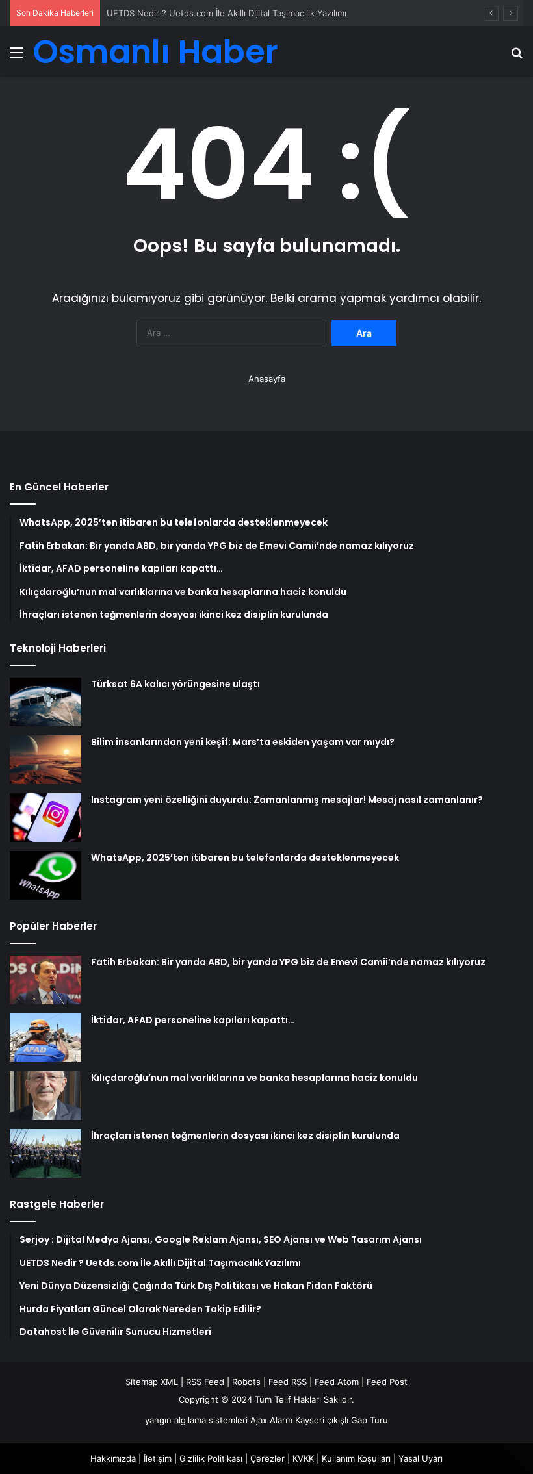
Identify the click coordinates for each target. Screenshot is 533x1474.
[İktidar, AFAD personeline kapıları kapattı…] (45, 1037)
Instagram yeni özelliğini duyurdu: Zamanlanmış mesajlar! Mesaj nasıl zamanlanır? (287, 799)
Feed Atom (337, 1382)
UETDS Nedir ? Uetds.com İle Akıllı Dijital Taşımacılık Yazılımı (226, 13)
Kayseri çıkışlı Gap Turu (341, 1420)
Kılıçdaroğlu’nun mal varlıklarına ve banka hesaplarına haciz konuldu (254, 1077)
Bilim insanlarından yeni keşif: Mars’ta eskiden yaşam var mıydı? (243, 741)
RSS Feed (205, 1382)
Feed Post (387, 1382)
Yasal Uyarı (420, 1458)
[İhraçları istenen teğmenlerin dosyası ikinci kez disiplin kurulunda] (45, 1153)
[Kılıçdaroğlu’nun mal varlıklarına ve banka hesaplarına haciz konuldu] (45, 1095)
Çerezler (267, 1458)
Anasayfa (266, 379)
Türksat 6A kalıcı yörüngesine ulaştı (175, 684)
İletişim (158, 1458)
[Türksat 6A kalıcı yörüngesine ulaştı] (45, 702)
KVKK (303, 1458)
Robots (246, 1382)
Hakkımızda (113, 1458)
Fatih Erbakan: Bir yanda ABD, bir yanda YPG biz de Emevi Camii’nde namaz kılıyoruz (288, 962)
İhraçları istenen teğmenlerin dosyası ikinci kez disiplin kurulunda (245, 1135)
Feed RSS (287, 1382)
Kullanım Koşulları (356, 1458)
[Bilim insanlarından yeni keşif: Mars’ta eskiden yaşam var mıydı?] (45, 759)
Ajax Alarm (271, 1420)
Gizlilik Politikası (210, 1458)
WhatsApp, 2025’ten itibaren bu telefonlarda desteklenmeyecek (245, 857)
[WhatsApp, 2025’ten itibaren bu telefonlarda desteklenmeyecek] (45, 875)
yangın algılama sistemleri (196, 1420)
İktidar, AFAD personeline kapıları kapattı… (192, 1019)
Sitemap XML (151, 1382)
